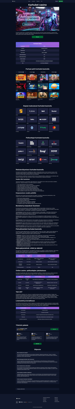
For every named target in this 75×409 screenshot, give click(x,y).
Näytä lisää (37, 343)
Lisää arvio (54, 329)
